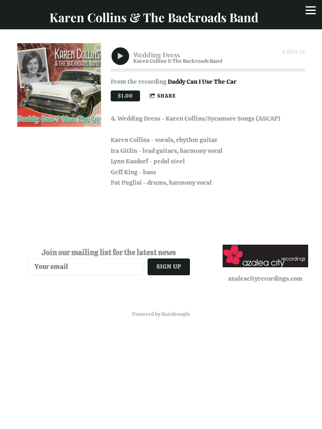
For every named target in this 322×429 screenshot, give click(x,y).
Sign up (168, 266)
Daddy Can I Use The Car (202, 82)
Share (166, 96)
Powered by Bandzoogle (161, 314)
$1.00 (125, 96)
